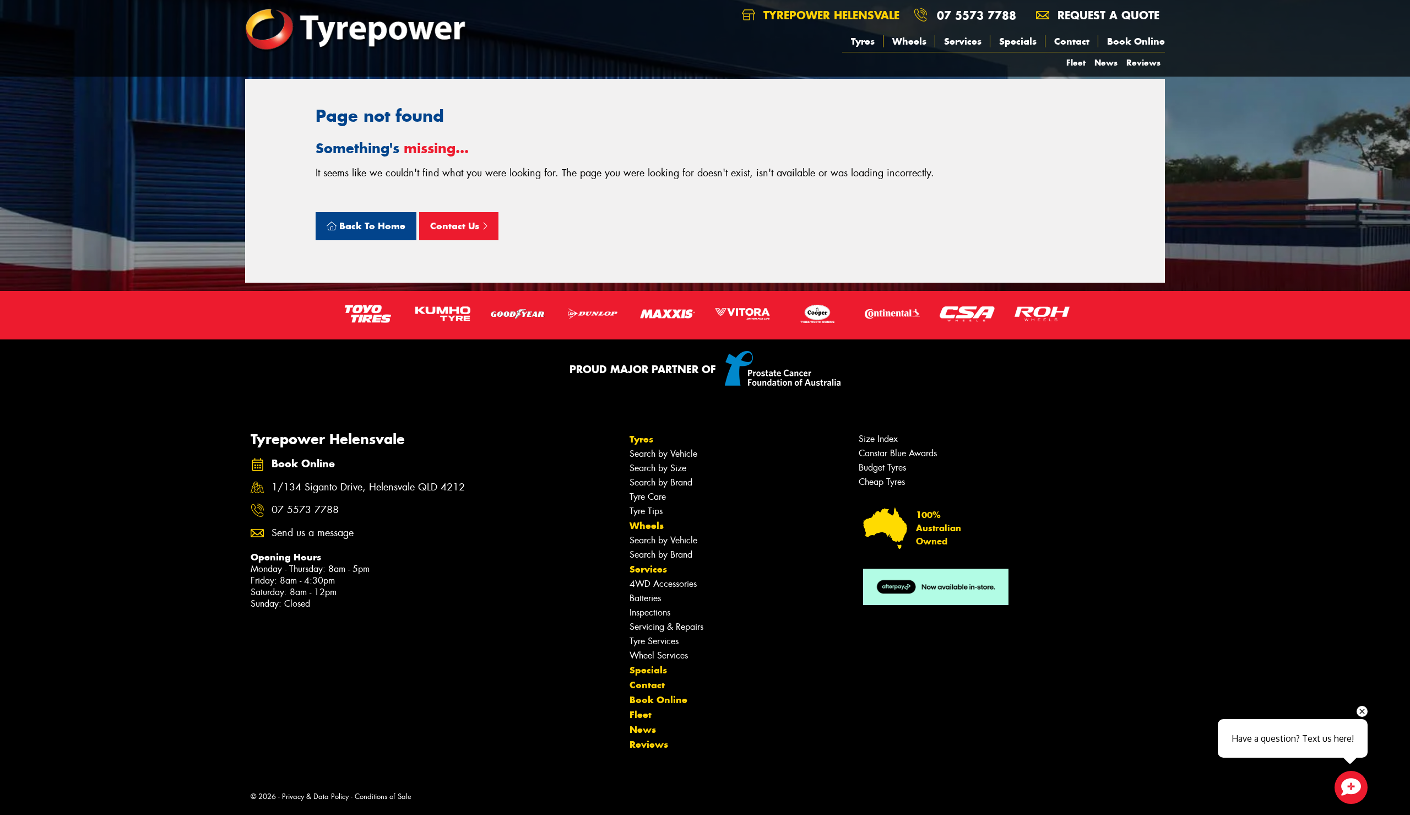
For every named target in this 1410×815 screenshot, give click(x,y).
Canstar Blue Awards (898, 453)
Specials (1018, 41)
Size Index (878, 439)
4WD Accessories (663, 584)
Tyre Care (648, 497)
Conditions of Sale (383, 796)
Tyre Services (654, 641)
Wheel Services (659, 655)
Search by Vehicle (663, 454)
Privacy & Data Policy (315, 796)
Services (962, 41)
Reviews (1143, 62)
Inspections (650, 612)
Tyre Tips (646, 511)
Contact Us (456, 226)
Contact (1071, 41)
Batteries (645, 598)
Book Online (1136, 41)
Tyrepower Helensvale (829, 15)
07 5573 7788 (976, 15)
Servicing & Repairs (666, 627)
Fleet (1076, 62)
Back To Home (371, 226)
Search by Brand (661, 482)
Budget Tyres (882, 467)
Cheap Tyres (882, 482)
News (1106, 62)
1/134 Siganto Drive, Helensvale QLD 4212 (368, 487)
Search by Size (658, 468)
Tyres (863, 41)
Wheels (909, 41)
